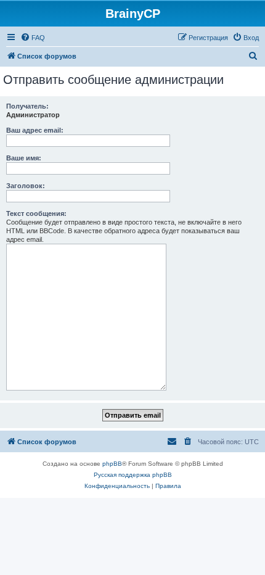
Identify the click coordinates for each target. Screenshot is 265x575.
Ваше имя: (23, 158)
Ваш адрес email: (34, 130)
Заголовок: (25, 185)
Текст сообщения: (36, 213)
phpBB (112, 463)
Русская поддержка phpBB (133, 474)
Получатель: (27, 106)
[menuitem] (32, 37)
